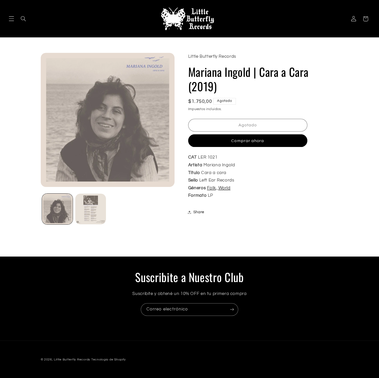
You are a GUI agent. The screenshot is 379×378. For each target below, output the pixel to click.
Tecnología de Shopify (108, 359)
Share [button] (198, 212)
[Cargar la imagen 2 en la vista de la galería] (90, 209)
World (224, 188)
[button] (11, 19)
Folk (211, 188)
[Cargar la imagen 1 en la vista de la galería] (57, 209)
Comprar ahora (247, 140)
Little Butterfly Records (72, 359)
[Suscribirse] (232, 309)
